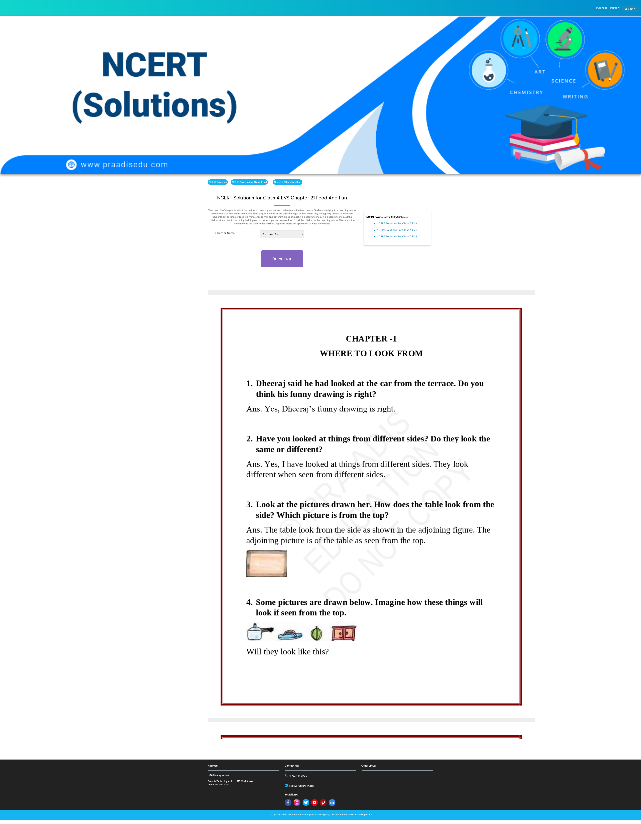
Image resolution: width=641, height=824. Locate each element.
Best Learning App (319, 814)
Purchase (601, 8)
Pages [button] (613, 8)
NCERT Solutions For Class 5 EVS (397, 236)
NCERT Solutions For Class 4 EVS (397, 230)
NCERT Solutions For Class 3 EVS (397, 223)
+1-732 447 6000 (298, 775)
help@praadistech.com (301, 785)
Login (631, 9)
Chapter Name (225, 233)
